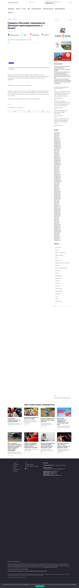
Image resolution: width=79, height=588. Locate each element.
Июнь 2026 (56, 135)
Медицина (57, 270)
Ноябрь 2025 (57, 145)
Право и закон (58, 288)
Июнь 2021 (56, 219)
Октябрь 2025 (57, 146)
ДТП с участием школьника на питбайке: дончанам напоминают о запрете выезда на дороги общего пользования (15, 447)
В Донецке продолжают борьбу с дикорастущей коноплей (47, 420)
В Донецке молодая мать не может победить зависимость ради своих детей (63, 445)
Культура (57, 265)
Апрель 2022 (57, 205)
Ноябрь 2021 (57, 212)
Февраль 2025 (57, 157)
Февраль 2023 (57, 191)
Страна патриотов (36, 8)
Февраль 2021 (57, 224)
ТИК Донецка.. (58, 301)
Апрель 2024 (57, 171)
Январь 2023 (57, 192)
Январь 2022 (57, 209)
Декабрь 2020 (57, 227)
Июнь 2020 (56, 235)
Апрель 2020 (57, 237)
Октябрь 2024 (57, 163)
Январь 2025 (57, 159)
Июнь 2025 (56, 152)
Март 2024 (56, 173)
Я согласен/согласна (40, 586)
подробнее (26, 584)
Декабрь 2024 (57, 160)
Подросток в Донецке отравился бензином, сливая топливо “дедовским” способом (30, 445)
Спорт (56, 296)
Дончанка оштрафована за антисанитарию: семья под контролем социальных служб (47, 445)
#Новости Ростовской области (61, 87)
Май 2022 (56, 203)
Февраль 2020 (57, 240)
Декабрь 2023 (57, 177)
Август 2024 (57, 166)
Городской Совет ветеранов (31, 466)
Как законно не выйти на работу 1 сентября (31, 418)
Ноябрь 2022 (57, 195)
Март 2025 (56, 156)
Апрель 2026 (57, 138)
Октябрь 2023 (57, 180)
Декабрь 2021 (57, 210)
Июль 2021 (56, 217)
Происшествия (58, 291)
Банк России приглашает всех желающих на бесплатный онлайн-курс (62, 76)
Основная (57, 283)
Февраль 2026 (57, 140)
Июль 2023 (56, 184)
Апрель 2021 (57, 221)
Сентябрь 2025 (57, 147)
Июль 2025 (56, 150)
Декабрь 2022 (57, 193)
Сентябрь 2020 (57, 231)
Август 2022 (57, 199)
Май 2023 (56, 187)
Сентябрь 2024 (57, 164)
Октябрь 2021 (57, 213)
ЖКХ (56, 257)
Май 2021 (56, 220)
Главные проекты (59, 255)
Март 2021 (56, 223)
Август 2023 (57, 182)
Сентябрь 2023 (57, 181)
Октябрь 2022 (57, 196)
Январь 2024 (57, 175)
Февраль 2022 (57, 207)
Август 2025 (57, 149)
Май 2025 (56, 153)
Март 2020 (56, 238)
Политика (57, 285)
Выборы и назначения (60, 252)
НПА (29, 8)
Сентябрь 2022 (57, 198)
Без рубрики (58, 247)
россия (10, 104)
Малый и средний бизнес (61, 268)
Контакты (10, 12)
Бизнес (57, 250)
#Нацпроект (11, 8)
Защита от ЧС (58, 260)
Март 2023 (56, 189)
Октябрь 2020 (57, 230)
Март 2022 (56, 206)
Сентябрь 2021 (57, 214)
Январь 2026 (57, 142)
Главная (15, 463)
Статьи (24, 8)
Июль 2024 (56, 167)
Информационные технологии (62, 262)
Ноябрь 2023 (57, 178)
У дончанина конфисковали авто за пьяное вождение (14, 420)
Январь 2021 (57, 226)
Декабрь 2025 (57, 143)
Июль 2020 (56, 234)
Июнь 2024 (56, 168)
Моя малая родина (29, 464)
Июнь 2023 (56, 185)
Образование (58, 275)
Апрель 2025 (57, 154)
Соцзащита (57, 293)
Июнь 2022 (56, 202)
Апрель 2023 (57, 188)
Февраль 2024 (57, 174)
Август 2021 (57, 216)
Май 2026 (56, 136)
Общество (57, 280)
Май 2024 (56, 170)
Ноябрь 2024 (57, 161)
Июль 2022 (56, 200)
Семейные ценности (48, 8)
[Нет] (77, 585)
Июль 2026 (56, 133)
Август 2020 (57, 233)
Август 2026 (57, 132)
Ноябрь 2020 (57, 228)
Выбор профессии (60, 8)
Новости (18, 8)
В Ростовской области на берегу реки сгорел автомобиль (61, 112)
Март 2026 (56, 139)
